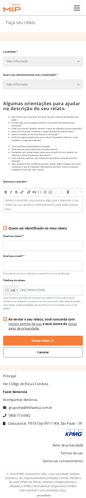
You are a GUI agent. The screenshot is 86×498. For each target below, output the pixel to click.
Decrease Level (55, 192)
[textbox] (43, 204)
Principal (9, 376)
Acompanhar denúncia (20, 399)
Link (22, 192)
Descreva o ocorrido (15, 181)
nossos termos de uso (25, 324)
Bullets (45, 192)
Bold (6, 192)
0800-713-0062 (19, 415)
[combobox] (11, 290)
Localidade (10, 51)
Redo (80, 192)
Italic (11, 192)
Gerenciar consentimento (63, 461)
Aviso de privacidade (67, 445)
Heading (29, 192)
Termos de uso (72, 453)
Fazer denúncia (15, 392)
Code (39, 192)
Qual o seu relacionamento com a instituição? (30, 74)
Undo (75, 192)
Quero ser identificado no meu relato (37, 228)
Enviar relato (43, 341)
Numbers (50, 192)
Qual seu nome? (13, 236)
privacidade (44, 495)
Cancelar (43, 352)
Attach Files (68, 192)
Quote (34, 192)
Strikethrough (16, 192)
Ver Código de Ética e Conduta (25, 384)
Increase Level (61, 192)
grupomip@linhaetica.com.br (31, 407)
